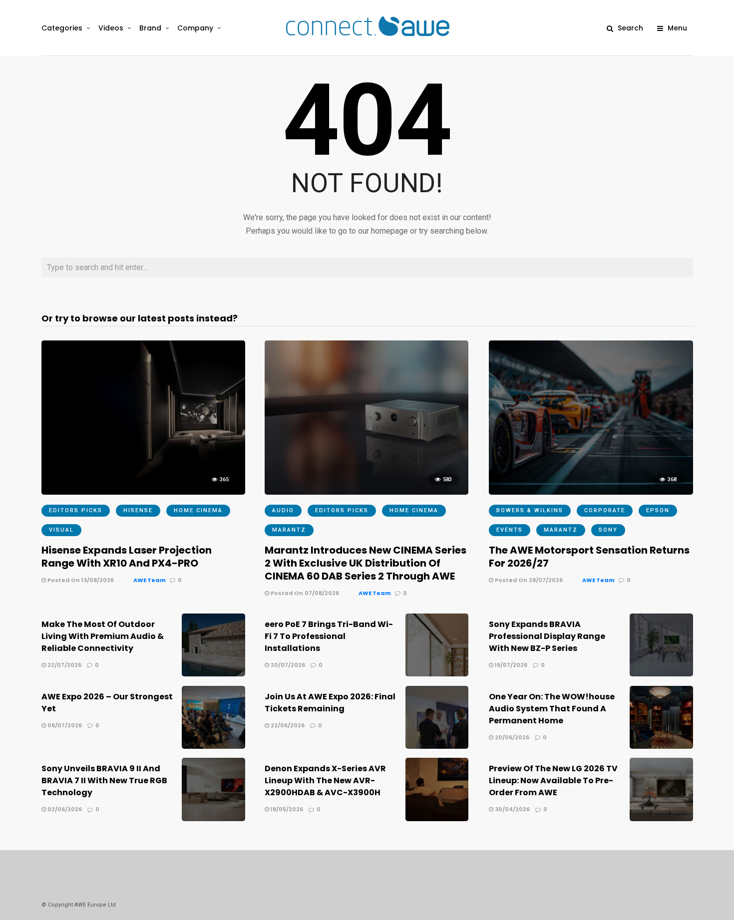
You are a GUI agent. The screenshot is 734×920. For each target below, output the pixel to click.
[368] (591, 492)
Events (509, 530)
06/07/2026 (64, 725)
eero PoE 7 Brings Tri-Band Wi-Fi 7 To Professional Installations (329, 636)
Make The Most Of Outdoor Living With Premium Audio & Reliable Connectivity (102, 636)
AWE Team (149, 580)
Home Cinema (198, 510)
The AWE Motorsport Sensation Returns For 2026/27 (589, 556)
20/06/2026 (511, 737)
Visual (61, 530)
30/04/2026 (511, 809)
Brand (150, 28)
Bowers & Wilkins (529, 510)
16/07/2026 (510, 665)
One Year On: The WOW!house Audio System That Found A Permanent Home (552, 708)
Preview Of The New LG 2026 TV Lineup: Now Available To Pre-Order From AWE (553, 780)
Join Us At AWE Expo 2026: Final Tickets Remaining (330, 702)
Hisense (138, 510)
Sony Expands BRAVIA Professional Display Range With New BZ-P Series (547, 636)
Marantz (289, 530)
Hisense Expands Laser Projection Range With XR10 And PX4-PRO (126, 556)
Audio (283, 510)
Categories (61, 28)
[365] (143, 492)
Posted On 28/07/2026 (528, 580)
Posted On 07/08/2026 (304, 593)
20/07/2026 (287, 665)
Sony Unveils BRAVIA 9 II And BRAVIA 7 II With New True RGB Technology (104, 780)
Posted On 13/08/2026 (80, 580)
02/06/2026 (64, 809)
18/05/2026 (286, 809)
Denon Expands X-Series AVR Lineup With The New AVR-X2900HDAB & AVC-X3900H (325, 780)
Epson (658, 510)
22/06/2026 (287, 725)
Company (195, 28)
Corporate (604, 510)
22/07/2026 (63, 665)
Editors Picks (75, 510)
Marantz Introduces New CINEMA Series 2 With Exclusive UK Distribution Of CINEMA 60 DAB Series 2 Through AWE (365, 563)
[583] (366, 492)
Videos (110, 28)
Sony (608, 530)
